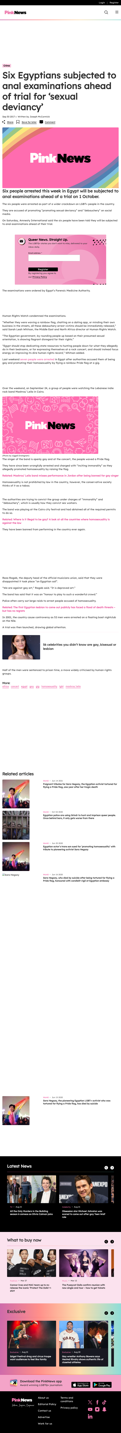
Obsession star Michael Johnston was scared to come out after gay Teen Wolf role (83, 1214)
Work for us (45, 1423)
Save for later (29, 122)
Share (10, 122)
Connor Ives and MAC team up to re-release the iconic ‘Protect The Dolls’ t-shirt (30, 1288)
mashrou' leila (73, 686)
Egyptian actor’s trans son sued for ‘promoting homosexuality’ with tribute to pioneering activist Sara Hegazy (79, 848)
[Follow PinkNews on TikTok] (104, 1403)
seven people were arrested (37, 359)
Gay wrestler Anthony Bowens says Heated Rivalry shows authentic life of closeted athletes (82, 1359)
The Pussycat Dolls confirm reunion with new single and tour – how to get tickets (83, 1286)
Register (114, 2)
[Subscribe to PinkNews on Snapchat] (104, 1410)
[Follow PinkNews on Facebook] (97, 1403)
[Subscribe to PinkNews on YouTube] (90, 1410)
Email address (38, 253)
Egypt (24, 686)
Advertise (44, 1417)
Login (102, 2)
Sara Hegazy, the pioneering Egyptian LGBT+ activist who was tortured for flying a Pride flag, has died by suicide (76, 1102)
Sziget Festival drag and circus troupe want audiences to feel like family (30, 1358)
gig (37, 686)
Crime (7, 65)
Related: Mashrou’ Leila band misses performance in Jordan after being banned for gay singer (60, 475)
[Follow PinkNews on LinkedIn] (90, 1417)
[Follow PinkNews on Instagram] (97, 1410)
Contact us (44, 1410)
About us (43, 1397)
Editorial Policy (47, 1404)
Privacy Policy (39, 277)
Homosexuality (49, 686)
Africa (5, 686)
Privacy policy (69, 1407)
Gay (32, 686)
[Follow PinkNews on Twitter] (90, 1403)
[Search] (106, 12)
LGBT (61, 686)
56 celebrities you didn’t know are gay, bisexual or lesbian (79, 647)
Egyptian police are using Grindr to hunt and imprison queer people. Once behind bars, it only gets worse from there (79, 817)
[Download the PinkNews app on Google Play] (102, 1385)
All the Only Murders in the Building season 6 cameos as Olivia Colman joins (31, 1212)
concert (15, 686)
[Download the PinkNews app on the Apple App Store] (80, 1385)
